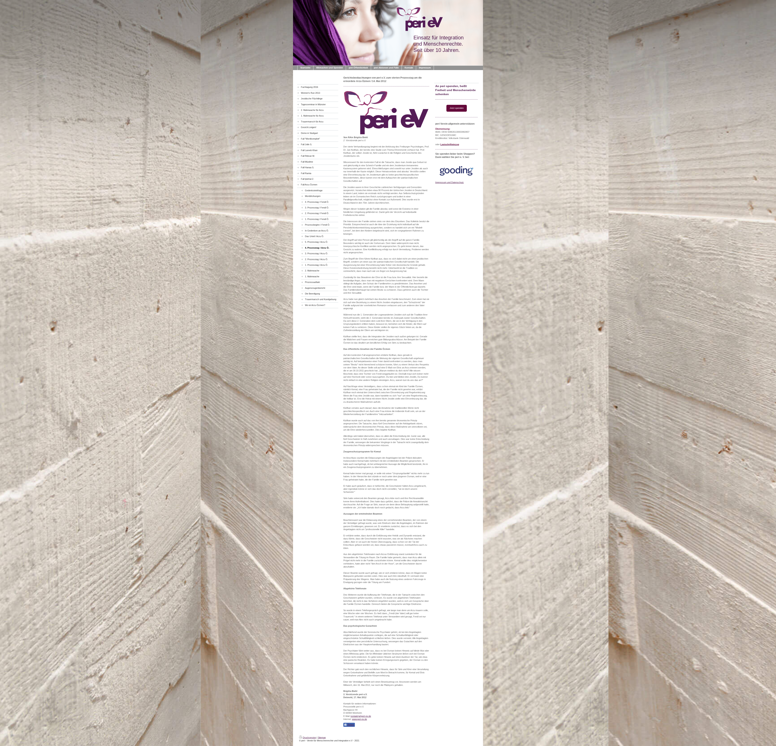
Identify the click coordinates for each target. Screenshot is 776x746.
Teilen (350, 724)
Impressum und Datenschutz (449, 182)
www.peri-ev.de (359, 719)
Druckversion (309, 737)
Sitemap (322, 737)
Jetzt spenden (457, 108)
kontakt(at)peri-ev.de (361, 716)
